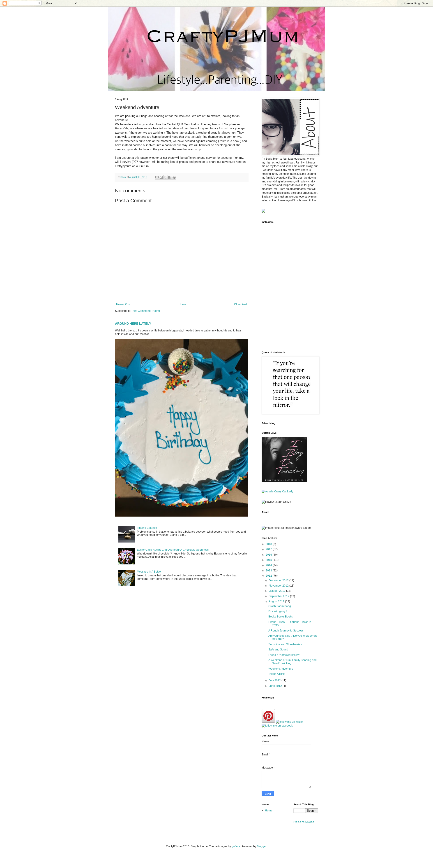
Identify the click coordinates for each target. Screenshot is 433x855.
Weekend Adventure (280, 668)
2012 (269, 575)
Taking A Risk (276, 674)
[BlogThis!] (161, 177)
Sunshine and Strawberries (285, 644)
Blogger (261, 846)
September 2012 (279, 596)
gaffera (236, 846)
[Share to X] (165, 177)
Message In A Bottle (149, 571)
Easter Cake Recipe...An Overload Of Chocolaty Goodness (173, 549)
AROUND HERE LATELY (133, 323)
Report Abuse (303, 822)
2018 (269, 544)
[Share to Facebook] (170, 177)
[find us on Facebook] (277, 725)
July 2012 (275, 680)
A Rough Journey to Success (286, 630)
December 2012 (279, 580)
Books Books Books (280, 616)
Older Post (240, 304)
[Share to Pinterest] (174, 177)
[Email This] (157, 177)
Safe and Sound (278, 649)
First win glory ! (277, 611)
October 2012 (277, 590)
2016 (269, 554)
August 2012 (277, 601)
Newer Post (123, 304)
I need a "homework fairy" (283, 655)
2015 (269, 559)
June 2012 (276, 685)
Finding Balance (147, 527)
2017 (269, 549)
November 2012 (279, 585)
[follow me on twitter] (289, 721)
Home (182, 304)
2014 (269, 565)
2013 (269, 570)
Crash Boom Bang (279, 606)
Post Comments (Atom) (146, 310)
